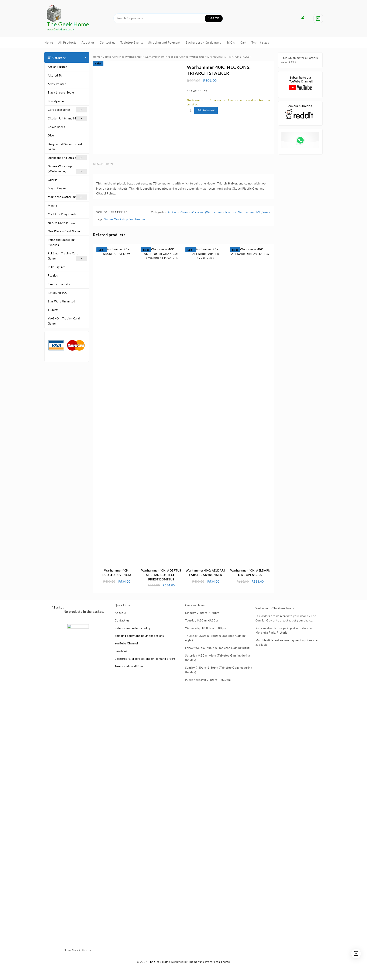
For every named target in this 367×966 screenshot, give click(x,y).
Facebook (121, 651)
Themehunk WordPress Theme (209, 961)
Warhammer (138, 219)
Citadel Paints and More (64, 118)
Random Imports (59, 284)
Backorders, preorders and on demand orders (145, 658)
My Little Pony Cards (62, 214)
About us (121, 612)
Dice (51, 135)
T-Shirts (53, 310)
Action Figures (57, 66)
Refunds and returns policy (133, 628)
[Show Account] (302, 18)
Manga (52, 205)
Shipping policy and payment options (139, 635)
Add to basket (206, 110)
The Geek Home (159, 961)
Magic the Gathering (62, 197)
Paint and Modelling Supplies (61, 242)
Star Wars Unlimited (61, 301)
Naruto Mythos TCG (61, 222)
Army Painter (57, 84)
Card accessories (59, 109)
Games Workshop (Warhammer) (60, 169)
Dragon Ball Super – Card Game (65, 146)
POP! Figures (56, 267)
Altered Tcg (56, 75)
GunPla (53, 180)
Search (213, 18)
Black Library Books (61, 92)
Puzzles (53, 275)
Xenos (184, 56)
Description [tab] (103, 164)
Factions (173, 56)
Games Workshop (116, 219)
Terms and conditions (129, 666)
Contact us (122, 620)
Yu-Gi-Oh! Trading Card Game (64, 321)
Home (96, 56)
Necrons (231, 212)
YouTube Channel (126, 643)
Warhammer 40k (155, 56)
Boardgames (56, 101)
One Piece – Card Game (64, 231)
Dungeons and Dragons (63, 157)
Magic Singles (57, 188)
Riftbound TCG (58, 292)
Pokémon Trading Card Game (63, 256)
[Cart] (318, 18)
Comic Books (56, 127)
